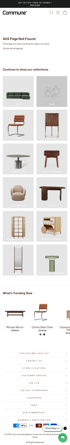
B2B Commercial (34, 412)
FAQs (34, 405)
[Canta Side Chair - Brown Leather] (40, 334)
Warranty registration (34, 420)
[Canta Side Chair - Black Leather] (44, 334)
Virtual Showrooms (34, 390)
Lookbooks (34, 398)
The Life (34, 383)
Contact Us (34, 361)
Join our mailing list (34, 353)
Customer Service (34, 375)
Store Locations (34, 368)
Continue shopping (13, 48)
